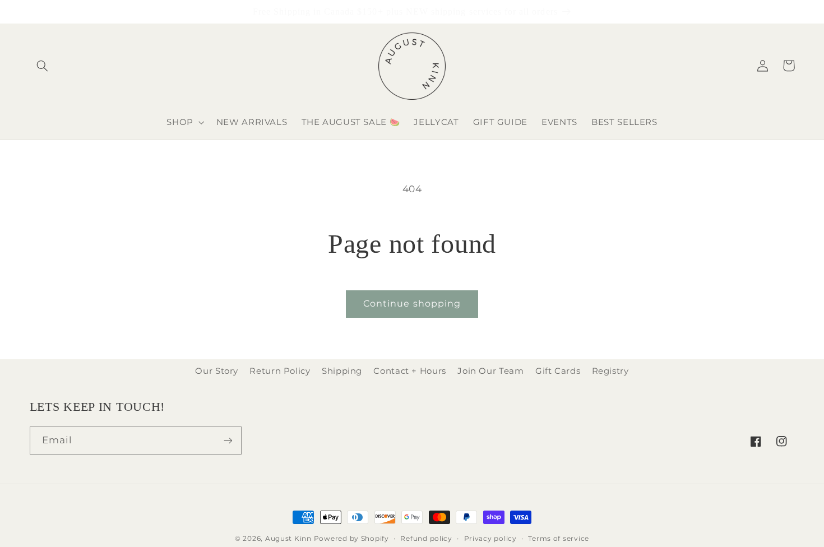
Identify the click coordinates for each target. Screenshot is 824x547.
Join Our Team (490, 371)
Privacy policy (490, 539)
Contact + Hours (409, 371)
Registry (610, 371)
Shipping (342, 371)
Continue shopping (412, 303)
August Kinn (288, 539)
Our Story (216, 371)
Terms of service (558, 539)
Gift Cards (557, 371)
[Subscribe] (227, 440)
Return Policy (279, 371)
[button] (42, 65)
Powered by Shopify (351, 539)
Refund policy (426, 539)
